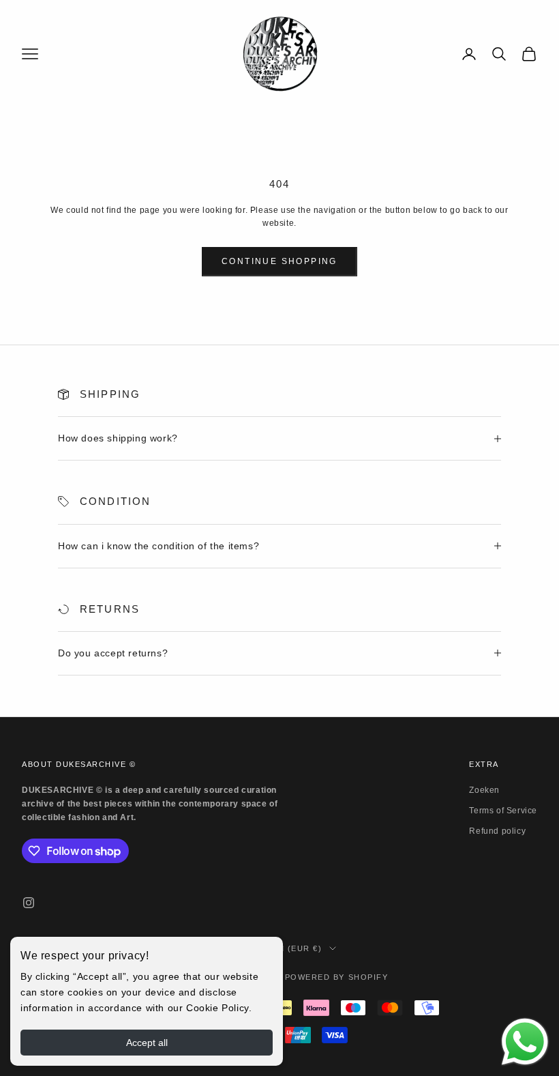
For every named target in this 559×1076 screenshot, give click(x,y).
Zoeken (484, 790)
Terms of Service (503, 810)
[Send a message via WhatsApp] (525, 1042)
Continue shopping (279, 261)
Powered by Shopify (337, 977)
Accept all (147, 1042)
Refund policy (497, 831)
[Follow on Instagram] (28, 903)
